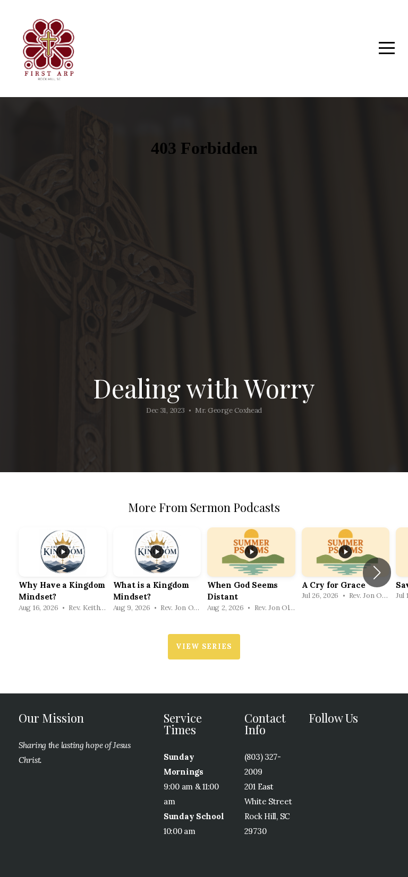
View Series (204, 646)
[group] (63, 572)
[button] (377, 572)
